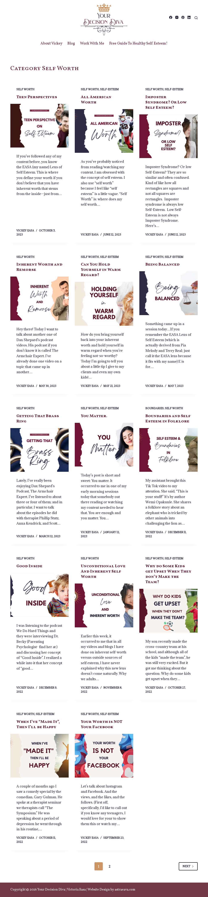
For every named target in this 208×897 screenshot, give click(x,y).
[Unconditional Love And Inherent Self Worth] (104, 605)
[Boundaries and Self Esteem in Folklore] (168, 450)
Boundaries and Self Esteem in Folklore (168, 418)
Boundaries (154, 408)
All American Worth (96, 99)
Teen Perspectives (36, 97)
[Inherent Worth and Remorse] (39, 298)
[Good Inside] (39, 595)
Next (186, 866)
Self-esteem (109, 89)
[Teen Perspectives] (39, 126)
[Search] (196, 17)
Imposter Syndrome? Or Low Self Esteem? (166, 102)
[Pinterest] (182, 17)
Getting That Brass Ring (37, 418)
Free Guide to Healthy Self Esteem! (138, 43)
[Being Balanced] (168, 293)
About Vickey (51, 43)
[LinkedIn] (189, 17)
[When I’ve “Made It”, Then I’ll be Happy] (39, 756)
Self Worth (25, 89)
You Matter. (94, 416)
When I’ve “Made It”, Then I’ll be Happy (38, 724)
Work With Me (92, 43)
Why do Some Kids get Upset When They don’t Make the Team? (168, 574)
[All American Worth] (104, 131)
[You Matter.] (104, 444)
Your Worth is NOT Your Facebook (101, 724)
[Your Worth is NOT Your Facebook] (104, 756)
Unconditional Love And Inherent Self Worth (103, 571)
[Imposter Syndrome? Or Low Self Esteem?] (168, 136)
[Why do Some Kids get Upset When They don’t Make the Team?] (168, 610)
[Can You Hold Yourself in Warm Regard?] (104, 303)
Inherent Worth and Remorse (39, 267)
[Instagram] (176, 17)
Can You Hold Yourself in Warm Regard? (101, 270)
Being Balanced (162, 264)
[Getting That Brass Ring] (39, 450)
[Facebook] (170, 17)
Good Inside (29, 566)
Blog (71, 43)
